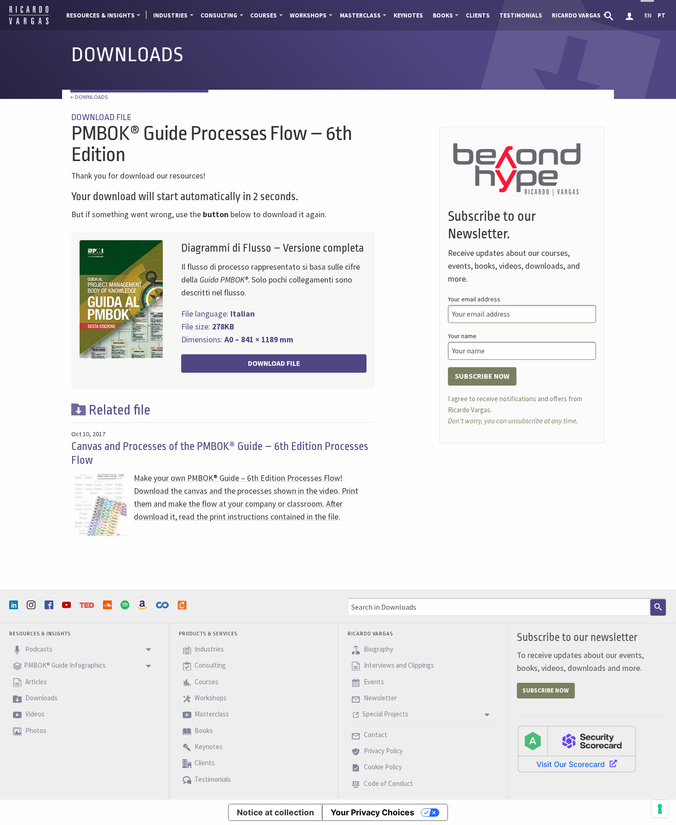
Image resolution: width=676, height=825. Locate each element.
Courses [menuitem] (263, 15)
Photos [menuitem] (35, 730)
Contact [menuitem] (374, 734)
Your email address (474, 299)
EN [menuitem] (648, 15)
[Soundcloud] (108, 604)
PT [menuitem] (661, 15)
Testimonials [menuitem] (520, 15)
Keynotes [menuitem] (408, 15)
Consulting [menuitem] (219, 15)
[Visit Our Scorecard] (576, 749)
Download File (274, 363)
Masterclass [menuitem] (360, 15)
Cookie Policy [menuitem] (382, 767)
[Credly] (183, 605)
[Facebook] (50, 604)
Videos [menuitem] (34, 714)
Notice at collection (275, 812)
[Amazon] (143, 604)
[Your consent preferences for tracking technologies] (660, 809)
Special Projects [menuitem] (385, 714)
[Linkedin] (14, 604)
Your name (462, 336)
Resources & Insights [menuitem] (100, 15)
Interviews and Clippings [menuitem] (398, 665)
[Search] (658, 607)
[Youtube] (67, 604)
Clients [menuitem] (478, 15)
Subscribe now (482, 376)
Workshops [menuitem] (308, 15)
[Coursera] (163, 605)
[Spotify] (126, 604)
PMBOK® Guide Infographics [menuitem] (65, 665)
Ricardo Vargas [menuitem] (576, 15)
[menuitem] (609, 15)
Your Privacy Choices (372, 812)
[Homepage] (28, 23)
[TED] (88, 605)
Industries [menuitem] (170, 15)
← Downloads (89, 96)
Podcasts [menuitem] (38, 649)
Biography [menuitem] (377, 649)
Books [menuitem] (443, 15)
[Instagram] (32, 604)
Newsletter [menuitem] (379, 697)
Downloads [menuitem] (40, 697)
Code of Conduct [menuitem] (387, 783)
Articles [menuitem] (35, 681)
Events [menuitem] (373, 681)
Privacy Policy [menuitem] (382, 750)
